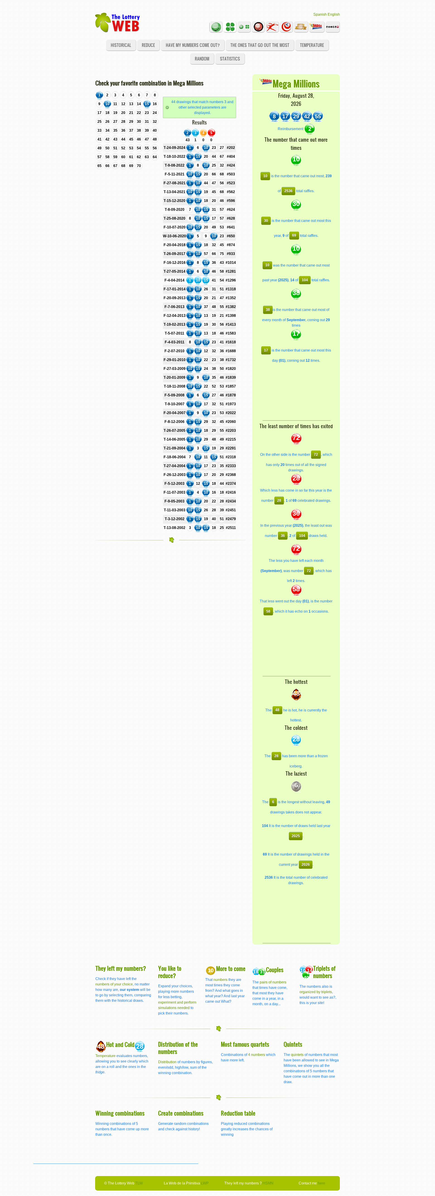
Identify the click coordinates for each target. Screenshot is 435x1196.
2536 (288, 191)
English (334, 14)
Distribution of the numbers (178, 1047)
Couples (274, 969)
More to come (230, 968)
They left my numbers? (120, 968)
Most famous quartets (245, 1044)
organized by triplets (316, 992)
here (321, 1183)
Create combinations (180, 1113)
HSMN (268, 1183)
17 (266, 350)
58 (268, 611)
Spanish (320, 14)
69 (294, 235)
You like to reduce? (169, 971)
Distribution (167, 1062)
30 (266, 221)
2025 (296, 836)
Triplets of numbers (324, 971)
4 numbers (256, 1055)
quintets (297, 1055)
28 (279, 500)
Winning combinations (120, 1113)
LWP (205, 1183)
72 (316, 454)
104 (305, 280)
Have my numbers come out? (193, 45)
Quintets (293, 1044)
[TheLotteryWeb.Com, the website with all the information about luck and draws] (117, 22)
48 (277, 710)
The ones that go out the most (259, 45)
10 (265, 176)
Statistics (230, 58)
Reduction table (238, 1113)
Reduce (148, 45)
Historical (121, 45)
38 (268, 310)
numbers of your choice (114, 984)
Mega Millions (296, 83)
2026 (306, 864)
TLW (139, 1183)
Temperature (312, 45)
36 (283, 536)
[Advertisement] (297, 392)
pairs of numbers (273, 982)
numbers (220, 980)
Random (202, 58)
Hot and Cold (120, 1044)
